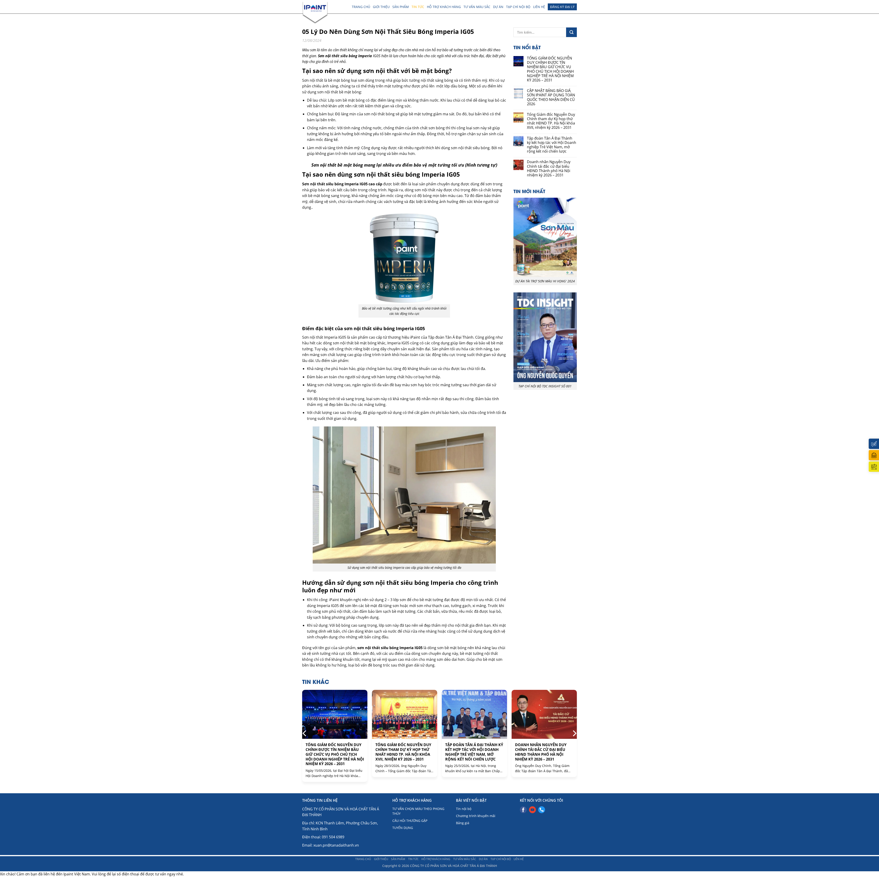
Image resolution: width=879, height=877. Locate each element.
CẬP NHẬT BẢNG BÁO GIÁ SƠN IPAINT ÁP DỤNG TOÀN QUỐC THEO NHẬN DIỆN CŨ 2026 (551, 97)
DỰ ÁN (498, 7)
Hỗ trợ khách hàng (444, 7)
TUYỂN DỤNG (402, 828)
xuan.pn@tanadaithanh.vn (336, 845)
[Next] (574, 733)
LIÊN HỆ (539, 7)
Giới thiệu (381, 7)
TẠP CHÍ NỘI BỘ (518, 7)
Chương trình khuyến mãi (475, 816)
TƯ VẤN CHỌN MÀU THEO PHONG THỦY (418, 811)
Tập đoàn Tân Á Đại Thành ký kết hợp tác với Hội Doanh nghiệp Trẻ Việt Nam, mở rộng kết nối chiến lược (551, 145)
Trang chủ (361, 7)
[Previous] (305, 733)
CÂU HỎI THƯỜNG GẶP (409, 820)
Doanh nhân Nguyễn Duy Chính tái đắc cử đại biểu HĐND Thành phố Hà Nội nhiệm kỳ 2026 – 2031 (548, 168)
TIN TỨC (418, 7)
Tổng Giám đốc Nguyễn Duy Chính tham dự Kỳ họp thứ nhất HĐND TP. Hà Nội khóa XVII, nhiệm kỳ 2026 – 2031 (551, 121)
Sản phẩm (400, 7)
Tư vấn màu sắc (477, 7)
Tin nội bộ (463, 809)
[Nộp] (571, 32)
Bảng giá (462, 823)
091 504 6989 (333, 836)
